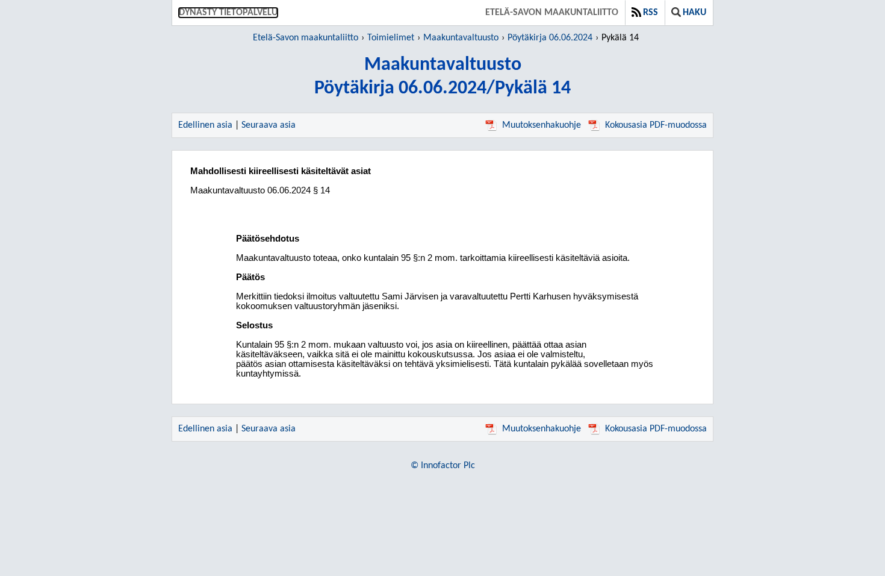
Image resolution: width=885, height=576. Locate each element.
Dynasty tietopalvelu (228, 12)
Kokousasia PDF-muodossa (656, 125)
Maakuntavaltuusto (460, 38)
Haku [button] (694, 12)
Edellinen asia (205, 125)
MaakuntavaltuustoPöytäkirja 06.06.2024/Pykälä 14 (442, 76)
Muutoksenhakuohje (541, 125)
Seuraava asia (268, 125)
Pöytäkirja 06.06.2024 (550, 38)
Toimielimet (390, 38)
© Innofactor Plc (443, 466)
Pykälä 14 (620, 38)
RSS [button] (650, 12)
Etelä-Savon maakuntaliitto (551, 12)
